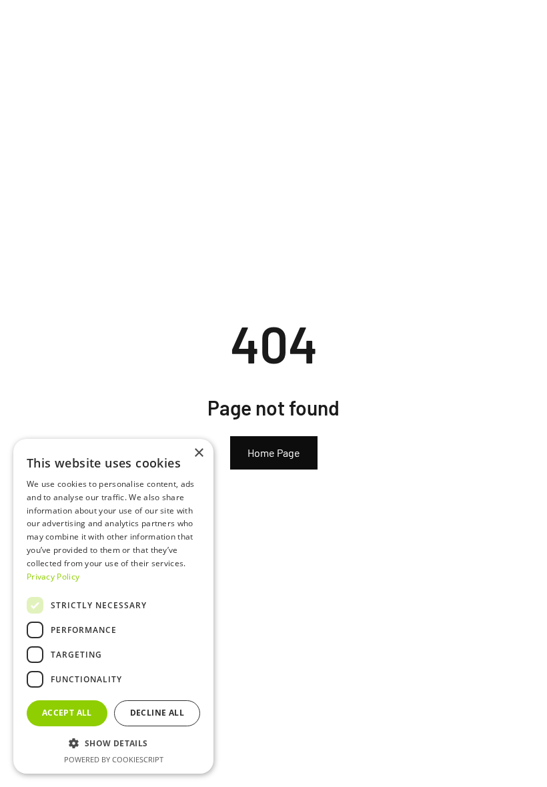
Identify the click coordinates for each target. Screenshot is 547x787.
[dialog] (113, 606)
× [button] (198, 453)
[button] (113, 743)
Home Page (273, 452)
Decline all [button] (157, 712)
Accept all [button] (67, 712)
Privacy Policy (53, 576)
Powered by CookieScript (113, 759)
